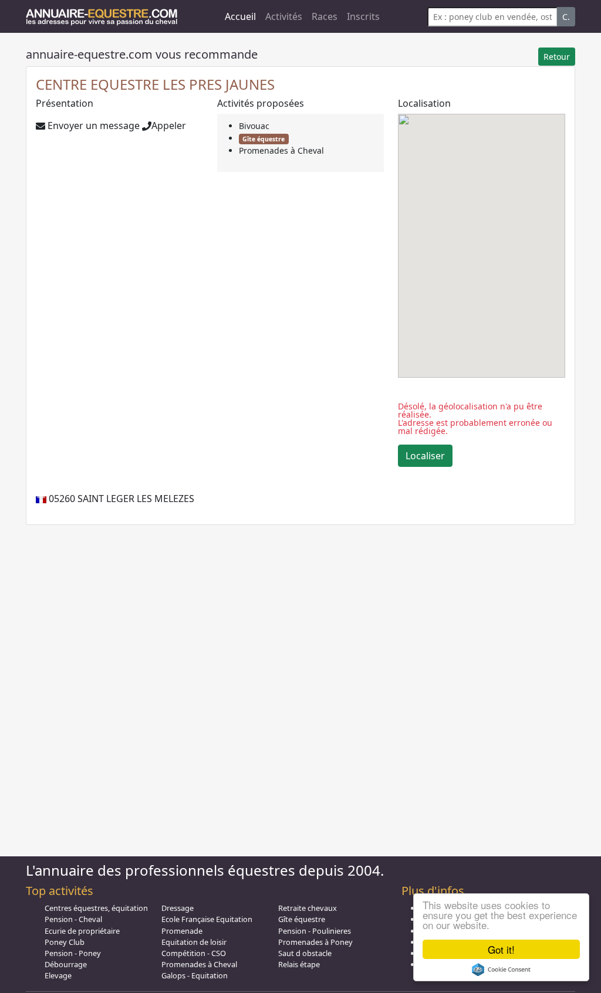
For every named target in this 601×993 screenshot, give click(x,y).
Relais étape (299, 964)
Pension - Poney (73, 953)
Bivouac (254, 125)
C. (566, 16)
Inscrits (363, 16)
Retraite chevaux (307, 908)
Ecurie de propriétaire (82, 931)
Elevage (58, 975)
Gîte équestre (263, 139)
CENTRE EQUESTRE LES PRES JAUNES (155, 84)
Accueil (240, 16)
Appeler (168, 125)
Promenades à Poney (315, 942)
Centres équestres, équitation (96, 908)
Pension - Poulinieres (314, 931)
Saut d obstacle (305, 953)
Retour (556, 56)
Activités (283, 16)
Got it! (501, 949)
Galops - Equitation (194, 975)
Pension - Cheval (73, 919)
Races (324, 16)
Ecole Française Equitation (206, 919)
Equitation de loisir (194, 942)
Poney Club (65, 942)
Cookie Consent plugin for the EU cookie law (501, 969)
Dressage (177, 908)
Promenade (181, 931)
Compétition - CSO (193, 953)
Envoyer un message (92, 125)
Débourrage (66, 964)
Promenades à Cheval (281, 150)
